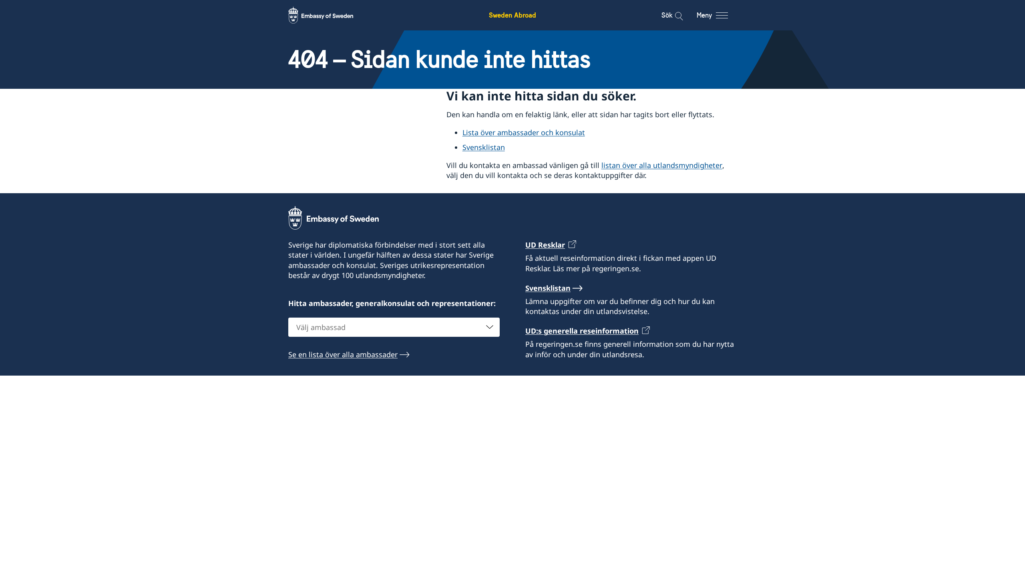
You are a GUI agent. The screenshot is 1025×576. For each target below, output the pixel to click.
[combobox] (394, 327)
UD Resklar (545, 245)
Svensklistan (483, 147)
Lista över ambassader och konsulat (523, 132)
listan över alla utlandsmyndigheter (661, 165)
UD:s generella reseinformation (582, 331)
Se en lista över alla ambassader (343, 354)
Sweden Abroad (512, 15)
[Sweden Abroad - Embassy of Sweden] (328, 15)
